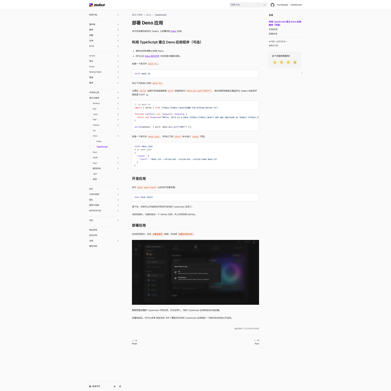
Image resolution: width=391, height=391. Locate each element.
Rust (95, 152)
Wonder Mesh (95, 72)
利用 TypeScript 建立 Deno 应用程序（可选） (285, 23)
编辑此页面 (273, 45)
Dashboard (296, 4)
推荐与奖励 (94, 205)
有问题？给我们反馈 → (278, 41)
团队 (91, 199)
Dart (95, 163)
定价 (91, 189)
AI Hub (92, 55)
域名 (91, 61)
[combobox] (248, 4)
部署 (91, 35)
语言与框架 (94, 98)
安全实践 (93, 235)
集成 (91, 83)
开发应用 (273, 29)
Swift (95, 157)
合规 (91, 240)
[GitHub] (272, 5)
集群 (91, 29)
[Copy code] (254, 73)
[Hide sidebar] (120, 386)
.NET (95, 174)
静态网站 (97, 168)
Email (91, 66)
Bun (94, 108)
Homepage (282, 4)
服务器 (92, 24)
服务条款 (93, 246)
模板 (91, 77)
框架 (95, 179)
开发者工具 (94, 92)
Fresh (99, 141)
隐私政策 (93, 230)
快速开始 (93, 14)
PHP (95, 119)
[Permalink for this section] (205, 42)
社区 (91, 220)
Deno (95, 136)
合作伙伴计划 (95, 210)
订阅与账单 (94, 194)
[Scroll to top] (302, 73)
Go (94, 130)
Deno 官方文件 (152, 56)
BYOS (91, 46)
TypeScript (102, 146)
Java (95, 114)
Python (96, 125)
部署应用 (273, 33)
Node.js (96, 103)
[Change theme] (114, 386)
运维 (91, 40)
